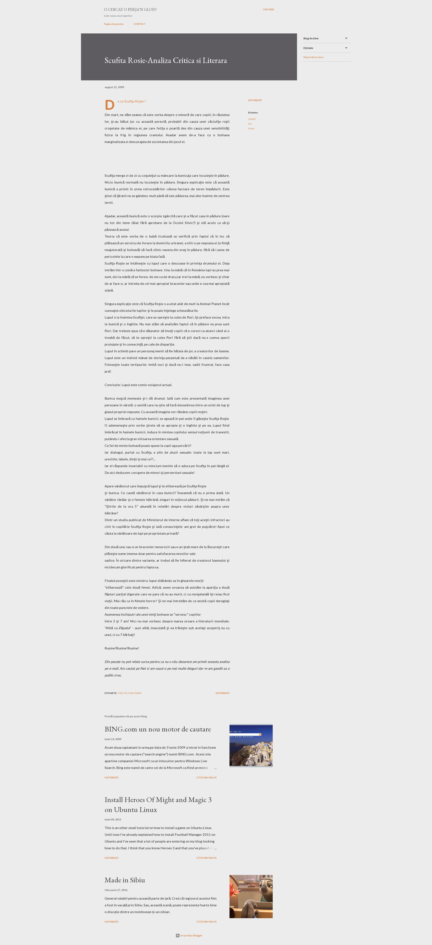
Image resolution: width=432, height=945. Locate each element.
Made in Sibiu (125, 880)
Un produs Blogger (191, 935)
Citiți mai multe (206, 777)
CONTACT (139, 23)
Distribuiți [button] (255, 100)
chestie (251, 118)
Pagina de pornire (114, 23)
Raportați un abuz (313, 57)
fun (250, 123)
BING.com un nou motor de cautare (158, 729)
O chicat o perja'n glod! (130, 9)
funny (251, 128)
